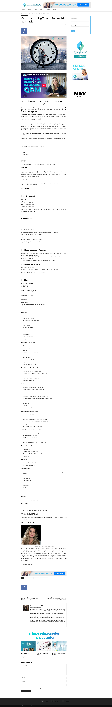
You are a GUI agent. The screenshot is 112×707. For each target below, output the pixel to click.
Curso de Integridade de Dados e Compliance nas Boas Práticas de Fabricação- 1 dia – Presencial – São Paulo (31, 598)
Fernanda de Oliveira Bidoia (28, 24)
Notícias (36, 9)
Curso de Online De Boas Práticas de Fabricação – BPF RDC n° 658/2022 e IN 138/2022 (59, 653)
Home (23, 9)
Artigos (29, 9)
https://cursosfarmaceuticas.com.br (43, 222)
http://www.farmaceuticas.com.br (36, 607)
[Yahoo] (34, 625)
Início (22, 13)
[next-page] (24, 657)
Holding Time (36, 578)
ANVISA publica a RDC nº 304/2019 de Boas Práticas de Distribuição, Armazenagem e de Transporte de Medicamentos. (57, 598)
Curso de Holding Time (29, 578)
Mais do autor (44, 638)
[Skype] (31, 625)
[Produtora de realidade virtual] (80, 94)
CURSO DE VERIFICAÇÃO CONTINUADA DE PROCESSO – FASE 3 (43, 653)
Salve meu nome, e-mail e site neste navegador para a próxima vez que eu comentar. (41, 688)
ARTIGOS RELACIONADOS (44, 633)
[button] (89, 10)
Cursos (54, 9)
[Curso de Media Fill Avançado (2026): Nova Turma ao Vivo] (28, 646)
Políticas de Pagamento (27, 564)
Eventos (25, 13)
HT (40, 578)
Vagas (41, 9)
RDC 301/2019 (45, 578)
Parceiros (48, 9)
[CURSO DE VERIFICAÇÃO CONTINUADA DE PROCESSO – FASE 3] (44, 646)
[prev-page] (22, 657)
